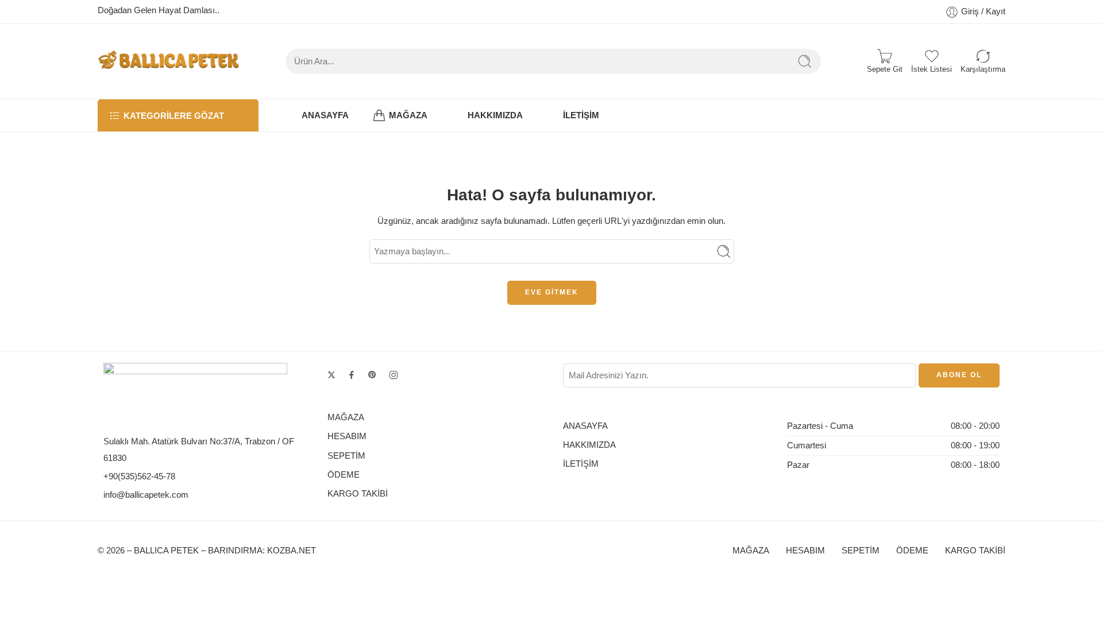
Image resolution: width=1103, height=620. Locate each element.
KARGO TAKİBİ (357, 493)
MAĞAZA (408, 115)
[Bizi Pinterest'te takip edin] (372, 374)
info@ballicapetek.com (145, 494)
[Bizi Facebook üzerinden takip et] (351, 374)
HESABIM (347, 436)
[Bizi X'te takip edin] (331, 375)
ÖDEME (343, 474)
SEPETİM (346, 455)
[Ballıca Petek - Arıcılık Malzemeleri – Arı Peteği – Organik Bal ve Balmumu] (169, 61)
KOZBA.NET (291, 550)
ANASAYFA (325, 115)
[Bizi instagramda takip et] (393, 375)
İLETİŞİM (581, 115)
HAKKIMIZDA (495, 115)
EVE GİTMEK (552, 292)
